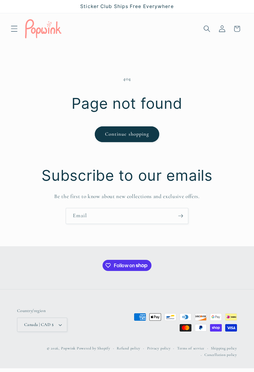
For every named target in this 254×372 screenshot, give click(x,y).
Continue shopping (127, 134)
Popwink (68, 348)
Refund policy (128, 348)
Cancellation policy (220, 355)
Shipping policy (224, 348)
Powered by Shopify (93, 348)
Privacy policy (159, 348)
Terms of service (190, 348)
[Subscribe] (180, 216)
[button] (14, 28)
